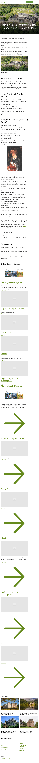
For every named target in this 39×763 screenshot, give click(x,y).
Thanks (4, 353)
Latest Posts (6, 332)
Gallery (2, 751)
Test (3, 643)
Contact (21, 748)
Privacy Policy (11, 761)
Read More (3, 290)
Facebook (3, 758)
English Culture (3, 745)
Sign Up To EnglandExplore (12, 309)
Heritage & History (4, 747)
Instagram (8, 758)
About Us (22, 750)
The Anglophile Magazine (11, 282)
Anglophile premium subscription (9, 379)
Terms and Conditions (4, 761)
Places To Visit (3, 749)
